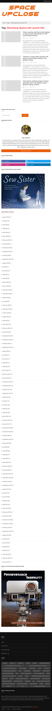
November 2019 (7, 477)
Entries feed (4, 646)
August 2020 (6, 443)
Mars (48, 673)
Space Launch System (22, 683)
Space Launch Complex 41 (9, 683)
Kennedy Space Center (8, 673)
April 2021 (5, 412)
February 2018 (6, 558)
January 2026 (6, 244)
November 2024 (7, 293)
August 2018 (6, 535)
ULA (22, 686)
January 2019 (6, 516)
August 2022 (6, 351)
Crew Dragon (23, 668)
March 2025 (6, 282)
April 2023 (5, 320)
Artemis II (20, 663)
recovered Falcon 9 (7, 681)
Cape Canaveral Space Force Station (38, 665)
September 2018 (7, 531)
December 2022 (7, 336)
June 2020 (5, 451)
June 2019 (5, 497)
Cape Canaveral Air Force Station (13, 665)
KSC (17, 673)
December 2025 (7, 247)
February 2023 (6, 328)
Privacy (3, 709)
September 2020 (7, 439)
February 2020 (6, 466)
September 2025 (7, 259)
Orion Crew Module (35, 678)
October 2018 (6, 527)
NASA (27, 676)
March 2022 (6, 370)
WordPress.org (5, 653)
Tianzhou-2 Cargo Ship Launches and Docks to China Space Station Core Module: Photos (35, 58)
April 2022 (5, 366)
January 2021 (6, 424)
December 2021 (7, 382)
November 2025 (7, 251)
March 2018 (6, 554)
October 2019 (6, 481)
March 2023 (6, 324)
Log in (2, 642)
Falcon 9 (47, 668)
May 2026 (5, 228)
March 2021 (6, 416)
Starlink (8, 686)
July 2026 (5, 221)
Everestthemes (34, 707)
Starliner (47, 683)
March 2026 (6, 236)
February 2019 (6, 512)
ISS (20, 671)
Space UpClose (33, 683)
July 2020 (5, 447)
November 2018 (7, 523)
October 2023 (6, 313)
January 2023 (6, 332)
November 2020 (7, 431)
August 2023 (6, 316)
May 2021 (5, 408)
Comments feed (5, 649)
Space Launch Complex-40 (43, 681)
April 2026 (5, 232)
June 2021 (5, 405)
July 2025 (5, 267)
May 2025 (5, 274)
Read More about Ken (26, 150)
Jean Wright (27, 671)
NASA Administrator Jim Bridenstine (40, 676)
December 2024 (7, 290)
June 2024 (5, 301)
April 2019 (5, 504)
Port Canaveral (46, 678)
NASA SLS (5, 678)
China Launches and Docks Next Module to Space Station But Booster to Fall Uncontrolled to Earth (36, 33)
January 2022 (6, 378)
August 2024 (6, 297)
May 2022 (5, 362)
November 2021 (7, 385)
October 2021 (6, 389)
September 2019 (7, 485)
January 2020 (6, 470)
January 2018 (6, 562)
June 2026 (5, 224)
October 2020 (6, 435)
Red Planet (27, 681)
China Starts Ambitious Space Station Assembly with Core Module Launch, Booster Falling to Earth (36, 82)
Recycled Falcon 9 (18, 681)
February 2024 (6, 305)
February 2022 (6, 374)
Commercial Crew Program (9, 668)
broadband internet (44, 663)
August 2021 (6, 397)
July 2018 (5, 539)
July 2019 (5, 493)
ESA (40, 668)
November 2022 (7, 339)
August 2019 (6, 489)
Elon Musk (32, 668)
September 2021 (7, 393)
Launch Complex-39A (26, 673)
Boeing (34, 663)
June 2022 (5, 359)
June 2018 (5, 543)
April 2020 (5, 458)
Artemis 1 (12, 663)
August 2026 (6, 217)
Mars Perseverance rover (9, 676)
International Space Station (9, 671)
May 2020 (5, 454)
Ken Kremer (33, 38)
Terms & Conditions (16, 709)
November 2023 (7, 309)
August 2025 (6, 263)
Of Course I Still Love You (22, 678)
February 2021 (6, 420)
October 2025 (6, 255)
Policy (8, 709)
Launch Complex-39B (39, 673)
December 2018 (7, 520)
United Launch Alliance (40, 686)
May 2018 (5, 546)
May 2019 (5, 500)
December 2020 (7, 428)
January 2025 (6, 286)
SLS (33, 681)
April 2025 (5, 278)
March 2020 (6, 462)
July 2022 (5, 355)
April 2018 (5, 550)
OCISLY (11, 678)
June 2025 (5, 270)
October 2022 (6, 343)
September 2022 (7, 347)
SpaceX (41, 683)
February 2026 (6, 240)
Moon (20, 676)
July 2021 (5, 401)
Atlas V (28, 663)
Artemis (5, 663)
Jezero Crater (37, 671)
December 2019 (7, 474)
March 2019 (6, 508)
